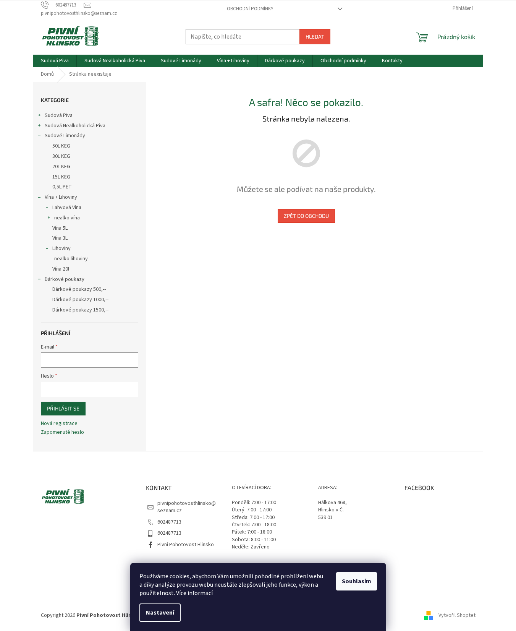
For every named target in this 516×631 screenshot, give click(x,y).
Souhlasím (356, 581)
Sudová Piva (59, 115)
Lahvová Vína (66, 207)
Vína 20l (60, 269)
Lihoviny (61, 248)
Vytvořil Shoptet (457, 615)
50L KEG (61, 146)
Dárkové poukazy (64, 279)
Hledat (315, 36)
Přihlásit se (63, 408)
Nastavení (160, 612)
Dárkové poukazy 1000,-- (80, 299)
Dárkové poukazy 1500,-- (80, 310)
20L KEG (61, 166)
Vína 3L (60, 238)
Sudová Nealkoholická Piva (75, 126)
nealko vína (67, 218)
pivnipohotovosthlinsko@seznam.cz (186, 507)
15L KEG (61, 177)
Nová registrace (59, 423)
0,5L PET (62, 187)
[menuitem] (54, 61)
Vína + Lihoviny (61, 197)
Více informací (194, 593)
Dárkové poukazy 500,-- (79, 289)
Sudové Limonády (65, 136)
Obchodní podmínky (250, 8)
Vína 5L (60, 228)
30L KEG (61, 156)
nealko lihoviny (71, 259)
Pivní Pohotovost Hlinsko (185, 544)
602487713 (169, 522)
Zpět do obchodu (306, 215)
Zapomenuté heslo (62, 432)
